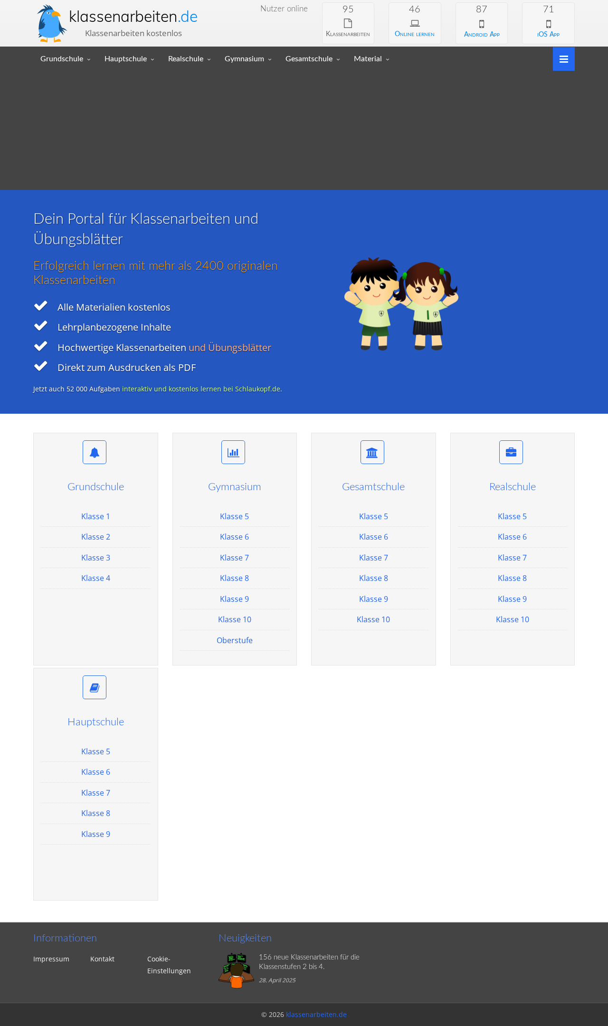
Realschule (185, 59)
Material (368, 59)
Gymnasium (244, 59)
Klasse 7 (234, 557)
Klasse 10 (234, 619)
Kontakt (102, 958)
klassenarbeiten (133, 16)
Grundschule (61, 59)
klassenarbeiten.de (316, 1014)
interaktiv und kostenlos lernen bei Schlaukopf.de (201, 388)
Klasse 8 (234, 578)
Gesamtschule (308, 59)
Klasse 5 (234, 516)
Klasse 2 (95, 537)
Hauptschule (125, 59)
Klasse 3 (95, 557)
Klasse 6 (234, 537)
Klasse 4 (95, 578)
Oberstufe (235, 640)
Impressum (51, 958)
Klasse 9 (234, 599)
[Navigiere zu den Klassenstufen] (560, 58)
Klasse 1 (95, 516)
